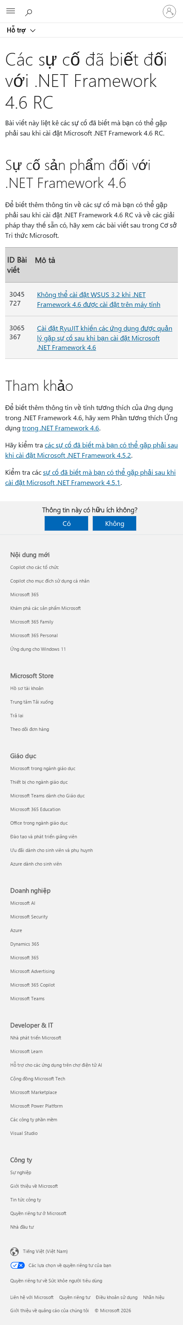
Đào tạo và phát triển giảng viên (43, 836)
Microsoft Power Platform (36, 1106)
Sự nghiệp (20, 1172)
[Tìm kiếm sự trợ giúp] (30, 11)
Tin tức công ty (25, 1199)
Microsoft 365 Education (35, 809)
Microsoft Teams (27, 998)
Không (114, 523)
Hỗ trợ (17, 30)
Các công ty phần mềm (33, 1119)
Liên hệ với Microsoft (32, 1297)
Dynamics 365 (24, 944)
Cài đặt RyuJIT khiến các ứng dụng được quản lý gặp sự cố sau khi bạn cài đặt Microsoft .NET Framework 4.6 (104, 337)
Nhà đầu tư (22, 1227)
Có (67, 523)
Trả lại (16, 715)
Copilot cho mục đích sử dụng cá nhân (49, 580)
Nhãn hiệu (153, 1297)
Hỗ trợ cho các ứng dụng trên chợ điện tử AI (56, 1065)
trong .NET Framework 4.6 (60, 427)
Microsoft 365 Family (31, 621)
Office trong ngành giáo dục (39, 823)
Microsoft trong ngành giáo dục (42, 768)
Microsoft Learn (26, 1051)
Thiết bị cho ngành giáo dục (39, 782)
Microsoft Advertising (32, 971)
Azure (16, 930)
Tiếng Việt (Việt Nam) (45, 1251)
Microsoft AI (22, 903)
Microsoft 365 (24, 594)
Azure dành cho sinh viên (36, 863)
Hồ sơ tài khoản (26, 688)
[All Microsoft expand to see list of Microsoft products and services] (10, 11)
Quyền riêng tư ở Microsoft (38, 1213)
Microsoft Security (29, 916)
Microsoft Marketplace (33, 1092)
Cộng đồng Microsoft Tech (37, 1078)
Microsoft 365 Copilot (32, 984)
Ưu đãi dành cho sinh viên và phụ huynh (51, 850)
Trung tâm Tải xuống (31, 702)
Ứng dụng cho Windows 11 (38, 649)
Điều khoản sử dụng (116, 1297)
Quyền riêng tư (74, 1297)
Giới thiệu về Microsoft (34, 1186)
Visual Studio (23, 1133)
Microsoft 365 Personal (34, 635)
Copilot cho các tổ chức (34, 567)
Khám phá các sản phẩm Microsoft (45, 608)
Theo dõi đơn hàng (29, 729)
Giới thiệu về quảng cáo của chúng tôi (49, 1310)
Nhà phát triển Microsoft (35, 1037)
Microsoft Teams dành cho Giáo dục (47, 795)
